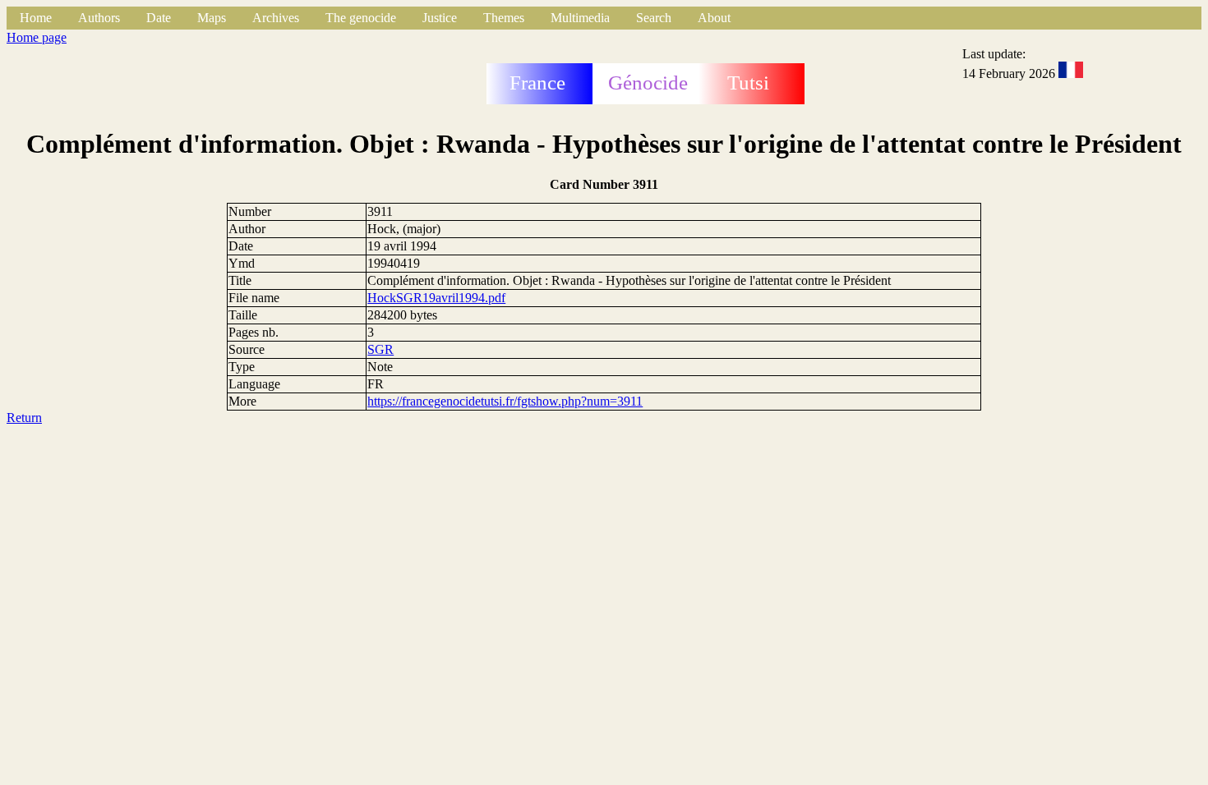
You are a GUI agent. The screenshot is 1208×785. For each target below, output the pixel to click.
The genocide (360, 18)
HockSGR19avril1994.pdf (436, 298)
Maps (211, 18)
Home (36, 18)
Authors (99, 18)
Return (24, 418)
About (714, 18)
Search (653, 18)
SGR (380, 349)
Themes (503, 18)
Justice (439, 18)
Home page (37, 37)
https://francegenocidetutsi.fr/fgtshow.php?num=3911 (505, 401)
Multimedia (580, 18)
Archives (275, 18)
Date (158, 18)
